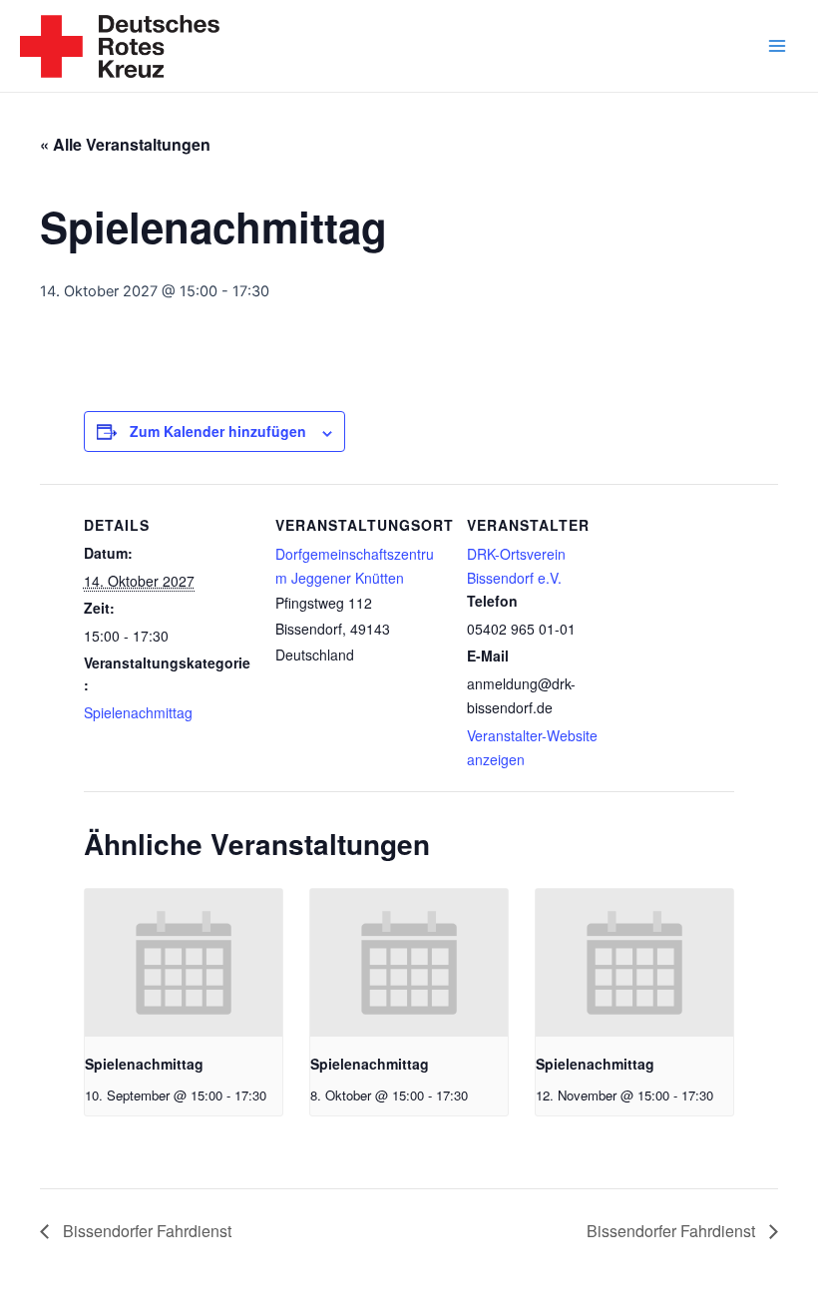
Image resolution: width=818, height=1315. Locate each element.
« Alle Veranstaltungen (125, 144)
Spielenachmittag (138, 712)
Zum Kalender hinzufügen (218, 431)
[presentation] (183, 963)
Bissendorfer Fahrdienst (145, 1230)
